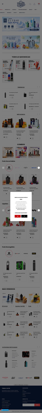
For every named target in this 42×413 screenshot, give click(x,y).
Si (24, 216)
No (17, 216)
